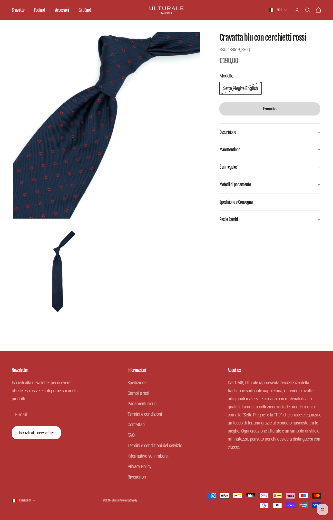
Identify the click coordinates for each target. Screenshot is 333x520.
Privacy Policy (139, 466)
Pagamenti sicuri (142, 403)
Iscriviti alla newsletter (36, 432)
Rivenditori (136, 477)
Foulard (39, 10)
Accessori (62, 10)
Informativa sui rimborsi (147, 456)
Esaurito (269, 109)
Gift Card (84, 10)
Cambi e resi (138, 393)
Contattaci (136, 424)
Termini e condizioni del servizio (154, 445)
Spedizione (136, 382)
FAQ (131, 435)
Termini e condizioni (144, 414)
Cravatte (18, 10)
